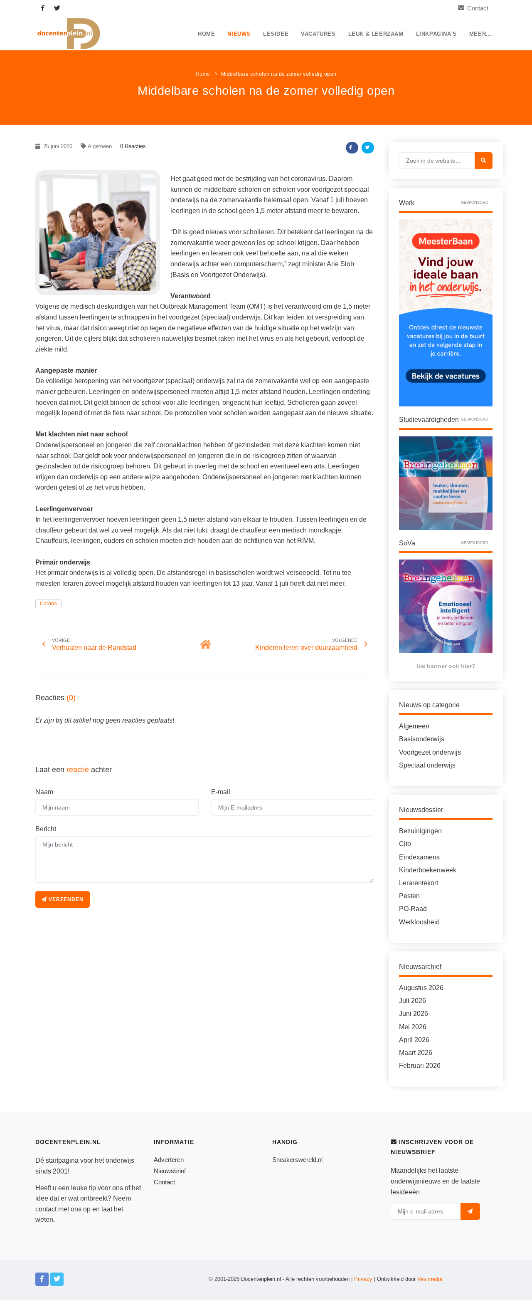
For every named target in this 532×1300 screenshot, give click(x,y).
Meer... (480, 34)
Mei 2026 (412, 1026)
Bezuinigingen (420, 830)
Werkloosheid (419, 922)
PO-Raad (413, 908)
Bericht (45, 828)
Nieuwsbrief (170, 1170)
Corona (48, 604)
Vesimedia (429, 1279)
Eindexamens (419, 857)
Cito (405, 843)
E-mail (220, 791)
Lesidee (275, 34)
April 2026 (414, 1039)
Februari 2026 (420, 1065)
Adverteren (169, 1159)
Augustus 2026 (421, 987)
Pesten (409, 895)
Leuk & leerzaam (376, 34)
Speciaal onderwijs (427, 765)
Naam (44, 791)
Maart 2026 (415, 1052)
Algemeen (100, 146)
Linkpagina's (436, 34)
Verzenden (65, 899)
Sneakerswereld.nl (297, 1159)
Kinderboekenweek (427, 870)
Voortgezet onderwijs (430, 752)
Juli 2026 (412, 1000)
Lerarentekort (418, 882)
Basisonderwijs (421, 739)
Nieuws (239, 34)
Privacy (363, 1279)
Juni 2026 (413, 1013)
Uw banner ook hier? (445, 666)
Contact (477, 8)
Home (206, 34)
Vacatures (318, 34)
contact (46, 1209)
